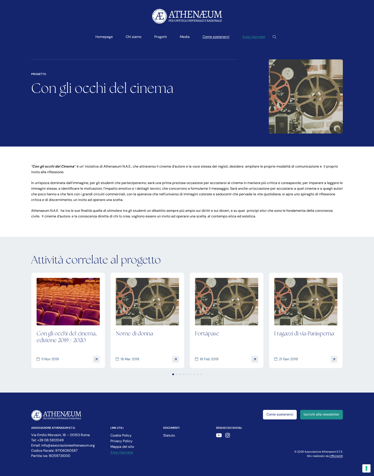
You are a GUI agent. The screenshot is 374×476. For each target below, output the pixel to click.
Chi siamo (133, 37)
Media (185, 37)
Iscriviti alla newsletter (321, 414)
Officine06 (336, 456)
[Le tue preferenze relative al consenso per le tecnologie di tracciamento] (366, 468)
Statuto (169, 435)
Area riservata (253, 37)
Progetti (160, 37)
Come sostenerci (216, 37)
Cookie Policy (121, 435)
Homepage (104, 37)
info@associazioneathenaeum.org (68, 445)
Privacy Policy (121, 441)
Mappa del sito (122, 447)
